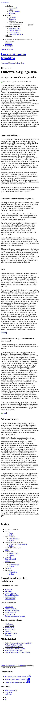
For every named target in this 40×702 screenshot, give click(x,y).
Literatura (8, 568)
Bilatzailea (12, 19)
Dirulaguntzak (9, 626)
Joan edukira (5, 2)
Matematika (13, 572)
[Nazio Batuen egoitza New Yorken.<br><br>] (4, 332)
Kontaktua (12, 17)
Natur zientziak (14, 564)
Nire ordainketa (10, 629)
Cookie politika (14, 32)
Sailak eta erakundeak (12, 610)
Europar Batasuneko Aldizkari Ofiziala (17, 652)
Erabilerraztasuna (14, 28)
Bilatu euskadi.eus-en (16, 23)
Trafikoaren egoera (11, 633)
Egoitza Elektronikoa (16, 34)
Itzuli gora (8, 694)
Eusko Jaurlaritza (14, 11)
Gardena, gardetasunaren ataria (15, 616)
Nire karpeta (9, 46)
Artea (11, 533)
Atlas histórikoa (14, 538)
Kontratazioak (9, 628)
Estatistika (8, 635)
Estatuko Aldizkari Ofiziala (13, 650)
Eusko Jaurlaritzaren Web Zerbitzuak (13, 666)
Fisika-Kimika (13, 553)
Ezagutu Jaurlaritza (11, 608)
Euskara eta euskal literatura (18, 544)
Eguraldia (8, 631)
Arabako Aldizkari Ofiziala (13, 645)
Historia (7, 561)
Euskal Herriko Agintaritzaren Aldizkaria (18, 643)
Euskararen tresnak (7, 49)
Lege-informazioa (15, 30)
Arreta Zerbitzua (10, 612)
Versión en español (11, 690)
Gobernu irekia (10, 614)
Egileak (11, 535)
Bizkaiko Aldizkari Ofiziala (14, 647)
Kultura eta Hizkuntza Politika (12, 63)
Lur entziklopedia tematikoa (13, 56)
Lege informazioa (10, 597)
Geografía (8, 557)
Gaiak (11, 10)
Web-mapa (12, 21)
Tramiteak (12, 13)
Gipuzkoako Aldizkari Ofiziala (15, 649)
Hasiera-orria (13, 8)
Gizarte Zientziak (10, 559)
